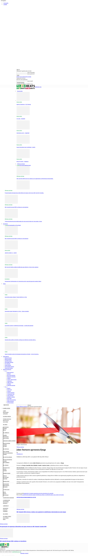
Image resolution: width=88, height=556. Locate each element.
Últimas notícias (21, 164)
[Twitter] (23, 459)
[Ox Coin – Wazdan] (23, 114)
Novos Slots (6, 420)
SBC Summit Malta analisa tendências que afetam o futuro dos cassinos (21, 267)
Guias (4, 283)
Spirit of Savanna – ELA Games (24, 104)
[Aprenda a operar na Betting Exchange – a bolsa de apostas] (11, 321)
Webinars (5, 511)
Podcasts (5, 509)
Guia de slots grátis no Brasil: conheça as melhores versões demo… (20, 340)
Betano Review (8, 358)
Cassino (5, 461)
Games (4, 410)
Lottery (5, 446)
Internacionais (22, 165)
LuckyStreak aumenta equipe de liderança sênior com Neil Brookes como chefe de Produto (43, 494)
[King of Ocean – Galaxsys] (23, 157)
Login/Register (6, 500)
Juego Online (6, 451)
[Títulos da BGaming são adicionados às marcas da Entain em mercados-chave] (11, 217)
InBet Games (10, 382)
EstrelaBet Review (9, 362)
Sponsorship (6, 484)
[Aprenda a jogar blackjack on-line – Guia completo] (11, 307)
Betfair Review (8, 359)
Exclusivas (5, 224)
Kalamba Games (11, 385)
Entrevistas (10, 225)
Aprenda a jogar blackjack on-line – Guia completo (17, 311)
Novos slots (20, 91)
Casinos (5, 454)
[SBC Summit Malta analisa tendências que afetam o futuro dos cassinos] (11, 263)
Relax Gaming (10, 401)
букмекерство (6, 467)
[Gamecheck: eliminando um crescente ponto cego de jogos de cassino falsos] (11, 277)
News (4, 519)
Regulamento (6, 462)
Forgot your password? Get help (24, 76)
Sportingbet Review (9, 366)
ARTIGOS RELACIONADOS (22, 497)
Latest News (6, 438)
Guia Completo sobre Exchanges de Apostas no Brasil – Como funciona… (22, 354)
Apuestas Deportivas (8, 452)
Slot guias (5, 421)
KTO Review (7, 363)
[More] (40, 459)
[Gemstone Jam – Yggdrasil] (23, 129)
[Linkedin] (32, 459)
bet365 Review (8, 361)
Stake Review (8, 365)
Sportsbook (6, 427)
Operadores (6, 356)
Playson (9, 391)
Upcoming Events (7, 516)
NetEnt (8, 388)
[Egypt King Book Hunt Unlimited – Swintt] (23, 143)
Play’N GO (9, 389)
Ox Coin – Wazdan (21, 118)
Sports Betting (6, 443)
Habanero (9, 381)
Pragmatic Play (10, 394)
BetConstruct (10, 372)
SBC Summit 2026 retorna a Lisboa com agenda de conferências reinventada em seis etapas (41, 512)
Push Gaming (10, 395)
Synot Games (10, 402)
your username (31, 72)
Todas (18, 165)
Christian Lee (20, 454)
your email (30, 81)
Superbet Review (9, 368)
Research (5, 503)
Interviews (5, 508)
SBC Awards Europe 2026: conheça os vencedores (16, 207)
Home (18, 406)
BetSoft (9, 374)
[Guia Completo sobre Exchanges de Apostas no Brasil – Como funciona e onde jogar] (11, 350)
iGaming (5, 428)
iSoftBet (9, 384)
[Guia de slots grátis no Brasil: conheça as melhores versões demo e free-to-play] (11, 336)
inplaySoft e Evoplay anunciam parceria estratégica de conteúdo (38, 493)
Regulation (5, 412)
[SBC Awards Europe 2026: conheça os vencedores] (11, 203)
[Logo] (21, 88)
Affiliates (5, 413)
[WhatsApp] (27, 459)
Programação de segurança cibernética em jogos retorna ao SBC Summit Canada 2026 (23, 526)
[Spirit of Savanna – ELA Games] (23, 100)
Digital (4, 493)
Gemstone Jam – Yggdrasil (23, 133)
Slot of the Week (17, 225)
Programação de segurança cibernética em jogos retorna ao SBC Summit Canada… (24, 193)
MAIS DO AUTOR (32, 497)
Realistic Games (11, 397)
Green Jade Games (11, 379)
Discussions (6, 501)
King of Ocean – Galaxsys (22, 161)
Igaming (5, 435)
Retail (4, 430)
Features (5, 478)
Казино (4, 469)
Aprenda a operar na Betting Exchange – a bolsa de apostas (19, 325)
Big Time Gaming (11, 375)
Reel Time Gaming (11, 400)
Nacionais (28, 165)
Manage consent (24, 553)
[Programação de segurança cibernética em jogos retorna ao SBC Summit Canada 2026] (23, 189)
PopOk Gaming (10, 392)
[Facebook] (19, 459)
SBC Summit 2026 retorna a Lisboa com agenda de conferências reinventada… (35, 178)
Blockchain (6, 477)
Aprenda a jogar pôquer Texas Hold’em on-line (16, 297)
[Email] (36, 459)
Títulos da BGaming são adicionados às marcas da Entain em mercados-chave (23, 221)
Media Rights (6, 485)
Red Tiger (9, 398)
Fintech (5, 475)
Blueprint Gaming (11, 376)
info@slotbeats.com (16, 551)
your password (31, 73)
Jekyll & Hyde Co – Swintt (11, 253)
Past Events (6, 517)
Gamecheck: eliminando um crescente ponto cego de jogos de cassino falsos (23, 281)
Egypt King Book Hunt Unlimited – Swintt (26, 147)
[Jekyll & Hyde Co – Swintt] (11, 249)
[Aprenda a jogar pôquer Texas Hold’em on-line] (11, 293)
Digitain (9, 378)
